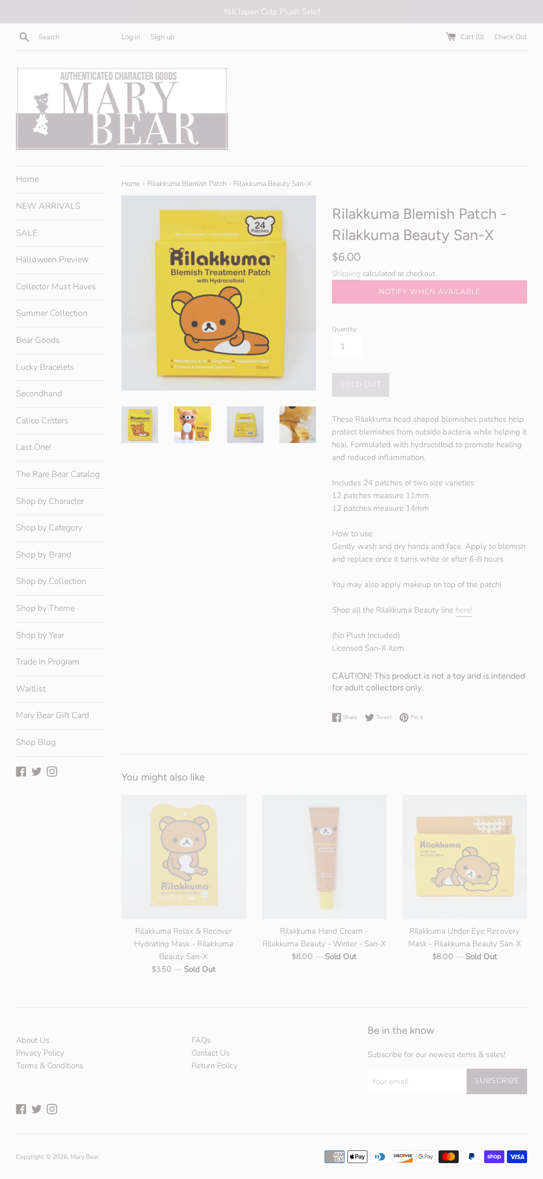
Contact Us (210, 1053)
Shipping (346, 274)
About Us (32, 1040)
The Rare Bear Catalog (58, 474)
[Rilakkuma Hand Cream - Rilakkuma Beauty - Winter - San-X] (324, 857)
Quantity (344, 329)
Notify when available (429, 292)
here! (464, 610)
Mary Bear (85, 1157)
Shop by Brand (43, 555)
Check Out (510, 37)
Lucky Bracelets (45, 367)
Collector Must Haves (56, 286)
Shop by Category (49, 528)
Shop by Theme (45, 608)
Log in (131, 37)
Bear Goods (38, 340)
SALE (26, 233)
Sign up (162, 37)
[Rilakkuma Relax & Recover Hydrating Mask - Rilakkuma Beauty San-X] (183, 857)
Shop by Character (50, 501)
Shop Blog (36, 742)
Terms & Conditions (49, 1065)
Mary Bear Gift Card (52, 715)
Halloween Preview (52, 259)
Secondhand (39, 394)
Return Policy (214, 1065)
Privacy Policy (40, 1053)
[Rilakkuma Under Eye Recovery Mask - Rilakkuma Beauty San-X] (464, 857)
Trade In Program (48, 662)
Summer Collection (51, 313)
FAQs (201, 1040)
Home (27, 179)
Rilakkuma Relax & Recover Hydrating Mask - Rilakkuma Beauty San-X (183, 944)
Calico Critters (42, 421)
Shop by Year (40, 635)
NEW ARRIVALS (48, 206)
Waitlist (31, 689)
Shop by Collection (51, 581)
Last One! (33, 447)
